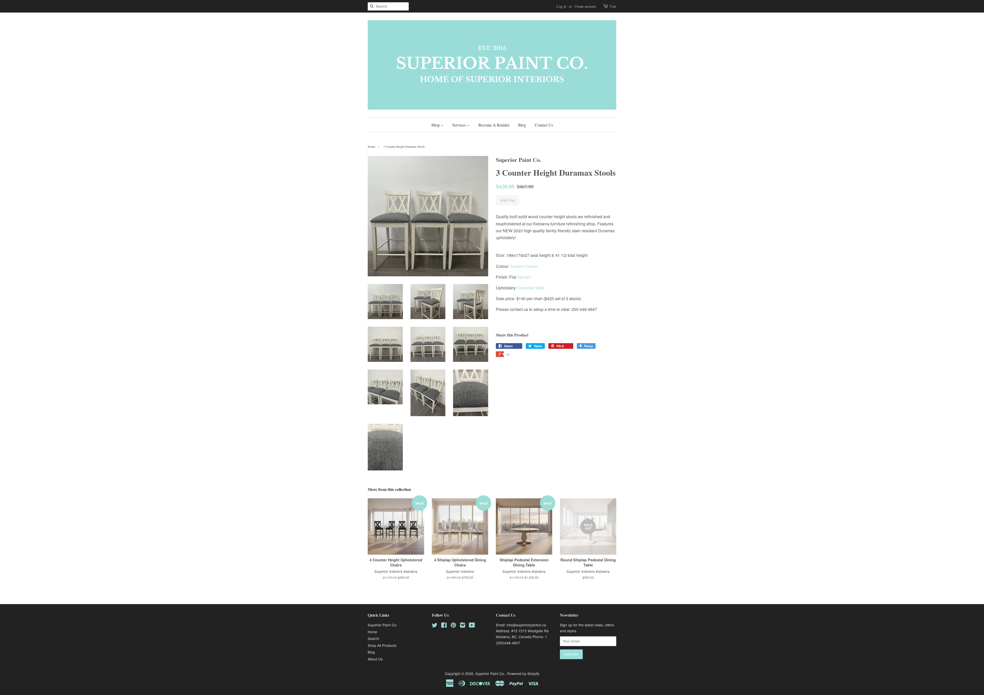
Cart (613, 6)
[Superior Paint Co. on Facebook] (444, 625)
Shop (436, 125)
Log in (561, 6)
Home (371, 146)
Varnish (523, 277)
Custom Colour (524, 266)
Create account (585, 6)
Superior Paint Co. (382, 624)
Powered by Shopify (523, 673)
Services (459, 125)
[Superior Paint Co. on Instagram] (462, 625)
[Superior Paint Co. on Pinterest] (453, 625)
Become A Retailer (493, 125)
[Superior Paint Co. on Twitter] (434, 625)
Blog (522, 125)
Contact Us (544, 125)
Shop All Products (382, 645)
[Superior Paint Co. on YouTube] (472, 625)
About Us (375, 658)
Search (373, 638)
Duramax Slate (531, 288)
